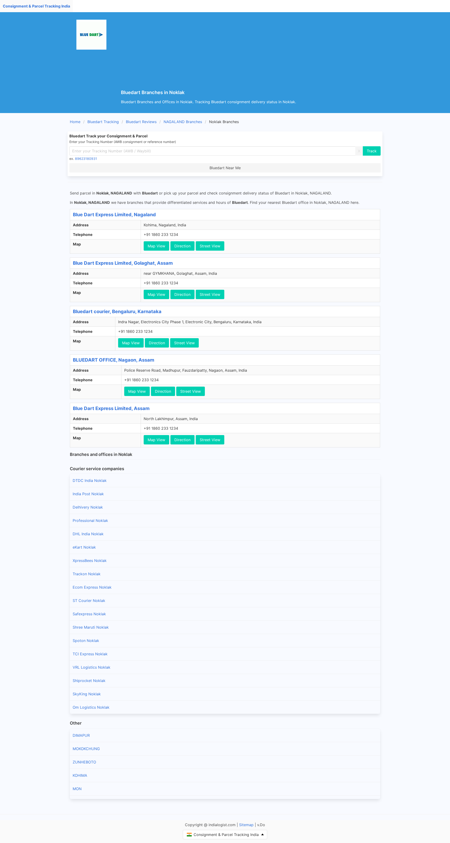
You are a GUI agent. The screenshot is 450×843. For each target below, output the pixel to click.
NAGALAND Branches (183, 121)
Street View (210, 246)
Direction (182, 246)
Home (75, 121)
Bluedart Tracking (103, 121)
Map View (156, 246)
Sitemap (246, 824)
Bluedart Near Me (225, 167)
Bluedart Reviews (141, 121)
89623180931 (86, 159)
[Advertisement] (261, 55)
